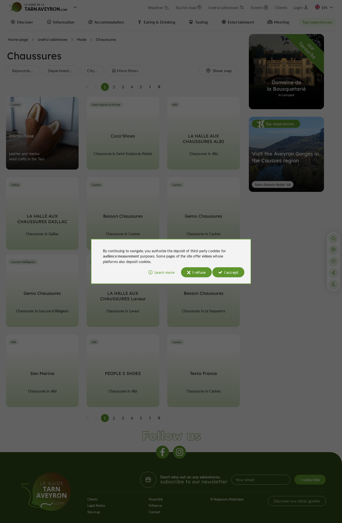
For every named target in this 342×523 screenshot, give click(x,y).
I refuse (199, 272)
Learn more (164, 272)
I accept (231, 272)
